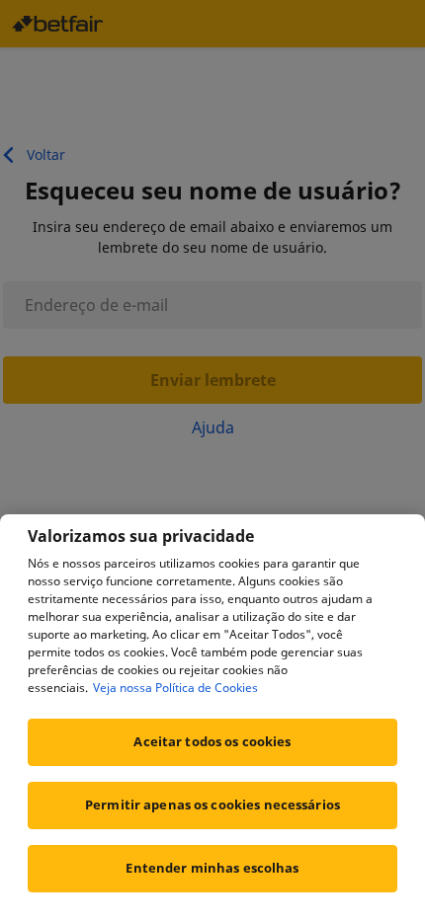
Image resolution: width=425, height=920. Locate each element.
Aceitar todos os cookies (212, 741)
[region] (212, 717)
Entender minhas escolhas (212, 868)
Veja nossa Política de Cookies (175, 687)
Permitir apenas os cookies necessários (212, 804)
